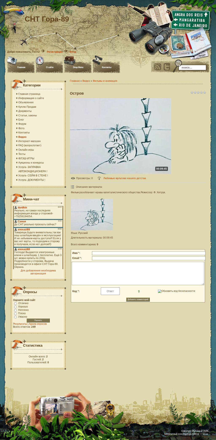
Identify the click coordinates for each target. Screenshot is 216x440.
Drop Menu (78, 67)
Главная (21, 67)
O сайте (49, 67)
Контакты (106, 67)
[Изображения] (92, 214)
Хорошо (23, 306)
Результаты (20, 323)
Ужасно (22, 316)
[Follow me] (166, 67)
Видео (86, 80)
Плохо (22, 313)
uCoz (205, 434)
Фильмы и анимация (105, 80)
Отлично (23, 303)
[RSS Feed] (157, 67)
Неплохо (23, 310)
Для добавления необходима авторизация (38, 272)
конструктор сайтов (188, 434)
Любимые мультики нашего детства (124, 178)
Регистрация (55, 51)
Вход (73, 51)
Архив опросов (38, 323)
